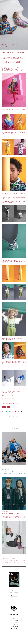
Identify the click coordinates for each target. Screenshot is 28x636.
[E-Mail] (18, 411)
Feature (9, 44)
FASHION (4, 44)
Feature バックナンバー (14, 416)
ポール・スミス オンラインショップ (8, 395)
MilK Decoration (14, 626)
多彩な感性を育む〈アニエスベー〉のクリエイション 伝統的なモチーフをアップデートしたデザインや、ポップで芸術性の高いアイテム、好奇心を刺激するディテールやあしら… (14, 518)
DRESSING (5, 469)
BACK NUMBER (14, 620)
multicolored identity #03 (11, 514)
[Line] (9, 411)
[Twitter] (6, 411)
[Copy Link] (21, 411)
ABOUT (14, 618)
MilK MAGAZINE (14, 624)
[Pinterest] (15, 411)
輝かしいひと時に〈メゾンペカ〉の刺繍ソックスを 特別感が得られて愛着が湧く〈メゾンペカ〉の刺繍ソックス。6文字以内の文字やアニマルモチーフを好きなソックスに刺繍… (14, 562)
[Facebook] (12, 411)
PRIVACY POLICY (14, 622)
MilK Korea (14, 628)
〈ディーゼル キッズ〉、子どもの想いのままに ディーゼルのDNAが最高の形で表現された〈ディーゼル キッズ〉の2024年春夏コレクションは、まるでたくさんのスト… (14, 473)
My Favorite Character (10, 558)
